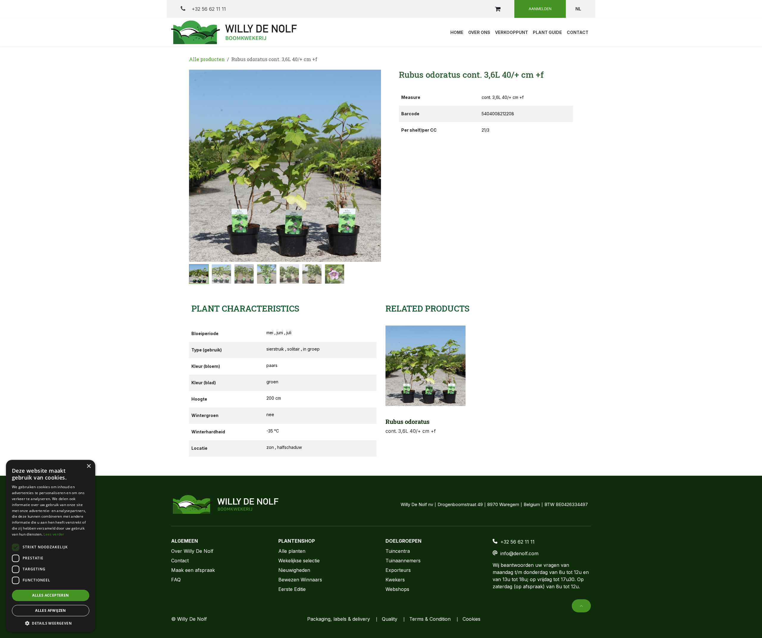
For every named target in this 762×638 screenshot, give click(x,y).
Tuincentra (397, 551)
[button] (198, 166)
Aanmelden (540, 8)
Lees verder (53, 534)
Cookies (471, 619)
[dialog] (50, 546)
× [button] (88, 466)
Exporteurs (398, 570)
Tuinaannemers (403, 561)
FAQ (176, 580)
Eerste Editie (292, 589)
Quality (389, 619)
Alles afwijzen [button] (50, 610)
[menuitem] (457, 32)
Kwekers (395, 580)
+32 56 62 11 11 (208, 9)
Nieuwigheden (294, 570)
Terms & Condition (430, 619)
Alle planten (291, 551)
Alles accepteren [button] (50, 595)
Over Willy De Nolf (192, 551)
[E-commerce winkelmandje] (498, 9)
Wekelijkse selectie (299, 561)
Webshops (397, 589)
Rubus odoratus (407, 421)
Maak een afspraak (193, 570)
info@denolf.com (519, 553)
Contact (180, 561)
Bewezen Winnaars (300, 580)
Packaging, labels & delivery (338, 619)
